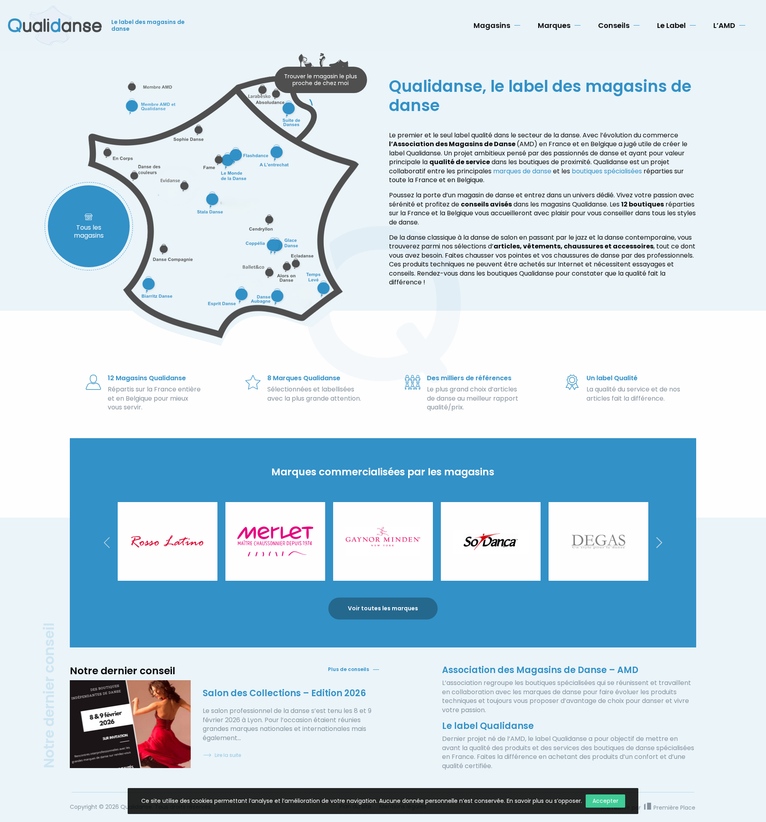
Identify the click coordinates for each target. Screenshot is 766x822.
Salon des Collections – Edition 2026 (284, 693)
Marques (554, 25)
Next (659, 542)
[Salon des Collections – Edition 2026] (130, 724)
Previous (106, 542)
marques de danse (522, 171)
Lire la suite (228, 755)
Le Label (671, 25)
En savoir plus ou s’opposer (544, 801)
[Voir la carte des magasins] (223, 206)
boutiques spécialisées (607, 171)
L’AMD (724, 25)
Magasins (492, 25)
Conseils (614, 25)
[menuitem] (497, 26)
